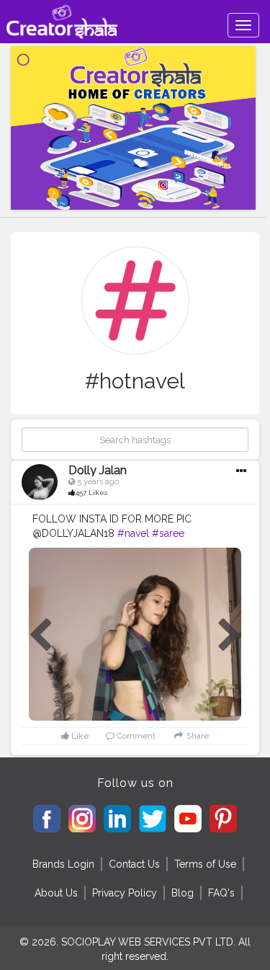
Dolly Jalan (97, 470)
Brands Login (63, 864)
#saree (168, 533)
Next (230, 636)
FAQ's (221, 893)
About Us (56, 893)
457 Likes (91, 493)
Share (196, 736)
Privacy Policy (124, 893)
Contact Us (134, 864)
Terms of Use (205, 864)
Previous (40, 636)
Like (79, 736)
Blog (182, 893)
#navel (133, 533)
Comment (135, 736)
